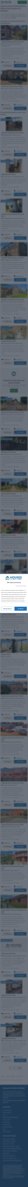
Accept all (20, 608)
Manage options (7, 608)
